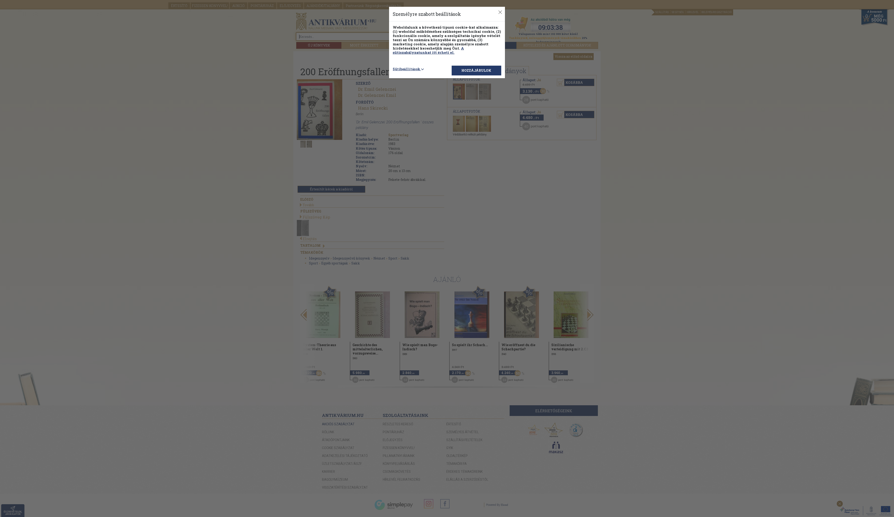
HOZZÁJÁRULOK (476, 70)
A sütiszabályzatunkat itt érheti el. (428, 50)
